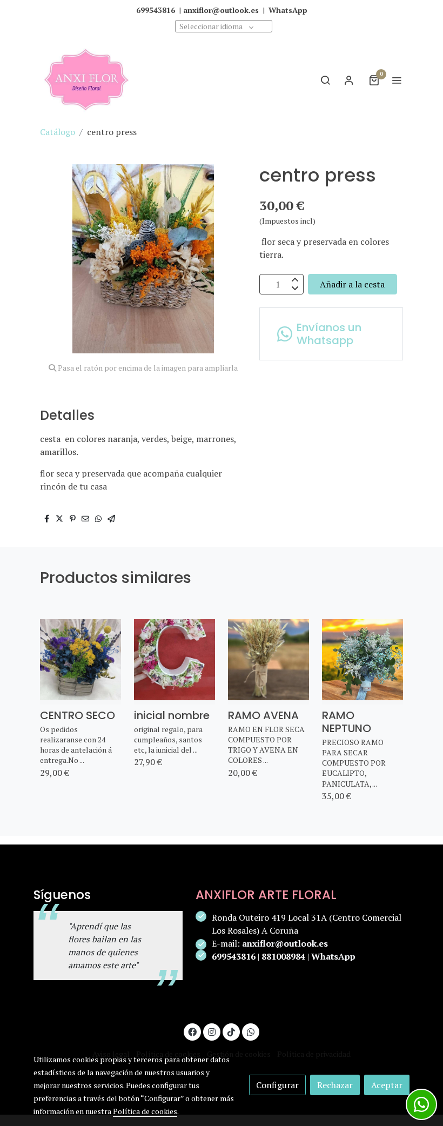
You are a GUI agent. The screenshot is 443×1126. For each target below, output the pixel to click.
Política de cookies (145, 1111)
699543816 (234, 956)
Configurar (277, 1085)
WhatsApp (333, 956)
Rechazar (335, 1085)
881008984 (283, 956)
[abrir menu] (396, 80)
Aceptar (386, 1085)
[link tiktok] (231, 1031)
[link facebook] (192, 1031)
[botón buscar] (325, 80)
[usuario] (349, 80)
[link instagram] (212, 1031)
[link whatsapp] (251, 1031)
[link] (86, 79)
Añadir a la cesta (352, 284)
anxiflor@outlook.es (285, 943)
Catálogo (57, 132)
